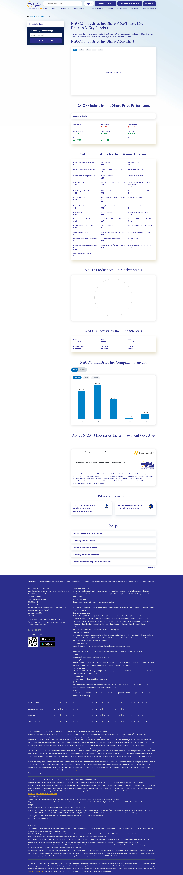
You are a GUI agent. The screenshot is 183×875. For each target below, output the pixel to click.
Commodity (85, 665)
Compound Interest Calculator (118, 616)
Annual (75, 370)
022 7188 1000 (33, 616)
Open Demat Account (128, 4)
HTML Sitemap (85, 696)
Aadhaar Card (90, 679)
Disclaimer (126, 685)
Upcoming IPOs (78, 591)
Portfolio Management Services (98, 594)
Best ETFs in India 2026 (88, 674)
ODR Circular (130, 693)
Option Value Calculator (124, 624)
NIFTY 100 (147, 608)
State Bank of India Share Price (119, 635)
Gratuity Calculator (107, 621)
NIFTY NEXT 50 (124, 608)
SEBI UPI (148, 4)
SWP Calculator (139, 619)
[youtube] (36, 631)
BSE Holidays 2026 (93, 671)
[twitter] (32, 631)
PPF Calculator (121, 621)
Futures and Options (106, 602)
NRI (78, 665)
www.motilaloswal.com (36, 871)
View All (150, 567)
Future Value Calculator (90, 621)
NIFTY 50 (76, 608)
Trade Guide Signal (91, 630)
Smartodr (114, 693)
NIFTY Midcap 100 (136, 608)
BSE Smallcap (103, 608)
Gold (74, 665)
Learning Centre (92, 646)
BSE (74, 685)
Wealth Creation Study (107, 687)
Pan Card (79, 679)
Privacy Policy (141, 693)
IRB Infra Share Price (99, 638)
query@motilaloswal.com (37, 599)
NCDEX (86, 685)
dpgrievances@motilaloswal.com (108, 770)
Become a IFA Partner (118, 652)
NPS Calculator (108, 624)
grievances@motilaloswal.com (79, 770)
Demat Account (100, 663)
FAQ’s (84, 657)
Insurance (81, 597)
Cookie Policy (136, 685)
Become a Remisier (135, 652)
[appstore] (47, 639)
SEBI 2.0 (121, 693)
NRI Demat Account (104, 591)
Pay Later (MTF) (128, 594)
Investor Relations (114, 685)
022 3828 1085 (33, 602)
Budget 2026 (77, 663)
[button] (45, 3)
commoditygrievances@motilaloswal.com (42, 794)
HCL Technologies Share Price (119, 638)
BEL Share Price (104, 641)
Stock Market (88, 663)
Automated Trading (123, 665)
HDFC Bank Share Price (81, 635)
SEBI (81, 685)
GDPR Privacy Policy (93, 693)
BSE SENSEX (84, 608)
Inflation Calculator (94, 624)
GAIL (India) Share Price (140, 635)
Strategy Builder (115, 630)
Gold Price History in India (110, 671)
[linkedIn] (39, 631)
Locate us (91, 657)
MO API (101, 630)
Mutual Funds (90, 591)
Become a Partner (103, 4)
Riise (107, 630)
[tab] (75, 50)
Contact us (77, 657)
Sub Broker (149, 663)
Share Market (77, 602)
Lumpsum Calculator (80, 619)
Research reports (79, 646)
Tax (74, 679)
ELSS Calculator (133, 621)
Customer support (103, 657)
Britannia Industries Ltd (139, 638)
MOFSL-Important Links (98, 685)
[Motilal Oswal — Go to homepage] (34, 5)
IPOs (123, 663)
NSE (77, 685)
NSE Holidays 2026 (79, 671)
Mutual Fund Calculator (111, 619)
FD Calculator (89, 616)
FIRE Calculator (139, 624)
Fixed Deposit (116, 594)
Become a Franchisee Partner (98, 652)
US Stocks (137, 591)
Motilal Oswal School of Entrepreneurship (115, 646)
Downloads (105, 693)
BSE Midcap (113, 608)
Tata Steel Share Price (98, 635)
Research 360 (78, 630)
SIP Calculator (78, 616)
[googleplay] (47, 644)
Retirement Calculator (139, 616)
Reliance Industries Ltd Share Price (85, 641)
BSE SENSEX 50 (81, 610)
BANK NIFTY (93, 608)
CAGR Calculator (95, 619)
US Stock (140, 663)
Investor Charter (79, 693)
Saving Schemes (102, 679)
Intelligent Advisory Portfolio (122, 591)
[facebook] (29, 631)
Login (88, 4)
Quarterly (82, 370)
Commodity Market (91, 602)
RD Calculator (100, 616)
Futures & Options (114, 663)
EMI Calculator (126, 619)
